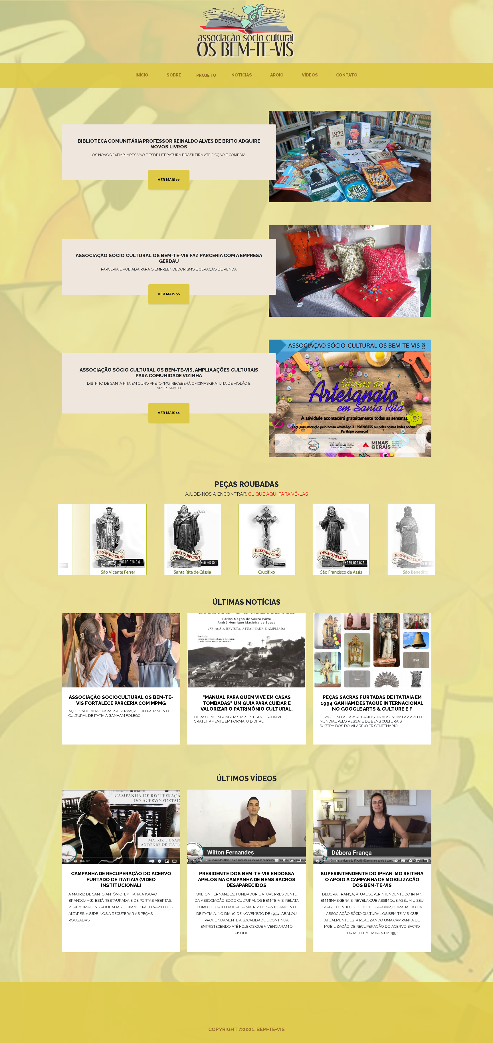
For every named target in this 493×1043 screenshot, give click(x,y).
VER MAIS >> (169, 179)
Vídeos (310, 74)
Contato (346, 74)
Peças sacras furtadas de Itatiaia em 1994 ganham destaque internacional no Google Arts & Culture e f (372, 703)
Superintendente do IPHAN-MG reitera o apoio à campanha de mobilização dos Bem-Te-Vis (372, 879)
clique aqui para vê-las (278, 494)
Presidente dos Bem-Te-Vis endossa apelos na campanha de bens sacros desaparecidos (246, 879)
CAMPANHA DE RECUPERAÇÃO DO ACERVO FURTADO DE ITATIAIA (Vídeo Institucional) (121, 879)
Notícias (241, 74)
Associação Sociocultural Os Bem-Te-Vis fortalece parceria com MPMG (121, 700)
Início (142, 74)
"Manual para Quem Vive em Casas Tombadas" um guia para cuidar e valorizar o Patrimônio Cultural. (247, 703)
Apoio (277, 74)
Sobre (174, 74)
